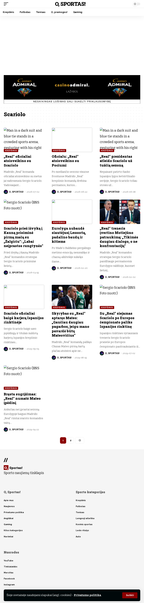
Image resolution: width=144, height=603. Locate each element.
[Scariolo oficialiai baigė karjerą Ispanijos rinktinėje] (24, 297)
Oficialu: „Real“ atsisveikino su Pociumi (65, 160)
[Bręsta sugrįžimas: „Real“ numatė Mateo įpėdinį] (24, 377)
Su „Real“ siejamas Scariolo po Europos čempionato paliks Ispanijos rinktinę (117, 320)
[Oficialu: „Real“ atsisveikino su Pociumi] (72, 140)
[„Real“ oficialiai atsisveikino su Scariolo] (24, 140)
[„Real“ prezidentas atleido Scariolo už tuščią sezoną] (120, 140)
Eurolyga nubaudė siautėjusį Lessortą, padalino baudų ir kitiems (69, 235)
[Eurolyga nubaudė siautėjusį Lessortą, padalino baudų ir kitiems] (72, 212)
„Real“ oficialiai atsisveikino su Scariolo (17, 160)
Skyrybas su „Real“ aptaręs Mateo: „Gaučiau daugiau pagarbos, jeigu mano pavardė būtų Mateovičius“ (70, 324)
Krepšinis (11, 150)
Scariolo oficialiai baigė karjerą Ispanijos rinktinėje (24, 317)
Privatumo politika (87, 595)
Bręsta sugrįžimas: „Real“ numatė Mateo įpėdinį (22, 398)
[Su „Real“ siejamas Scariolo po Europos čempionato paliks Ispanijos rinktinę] (120, 297)
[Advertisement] (72, 44)
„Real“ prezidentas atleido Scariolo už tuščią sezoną (116, 160)
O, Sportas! (70, 3)
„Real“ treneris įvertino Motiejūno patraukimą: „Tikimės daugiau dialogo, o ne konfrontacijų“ (119, 237)
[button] (129, 595)
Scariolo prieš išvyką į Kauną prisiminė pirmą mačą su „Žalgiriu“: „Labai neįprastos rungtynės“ (23, 237)
